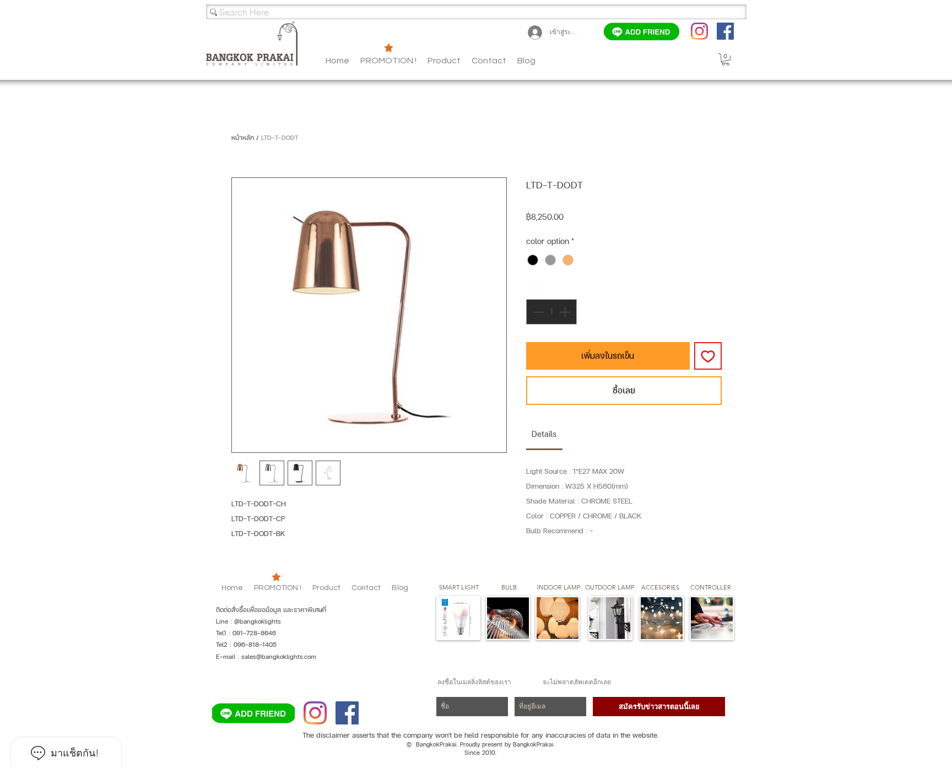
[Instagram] (699, 31)
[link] (544, 434)
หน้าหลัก (242, 137)
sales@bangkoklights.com (278, 656)
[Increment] (565, 312)
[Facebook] (725, 31)
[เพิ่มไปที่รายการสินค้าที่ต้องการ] (708, 356)
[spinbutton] (551, 312)
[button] (526, 60)
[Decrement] (537, 312)
